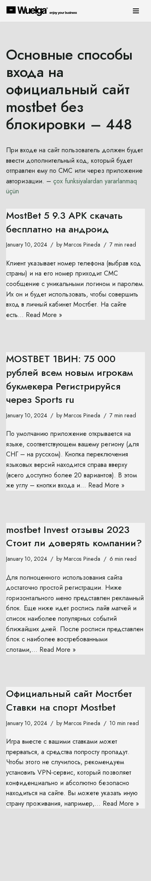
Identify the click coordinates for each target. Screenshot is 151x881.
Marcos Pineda (82, 244)
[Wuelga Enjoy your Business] (43, 11)
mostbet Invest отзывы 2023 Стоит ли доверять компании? (74, 536)
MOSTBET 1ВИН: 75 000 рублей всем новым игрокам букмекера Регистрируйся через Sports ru (69, 379)
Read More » (44, 314)
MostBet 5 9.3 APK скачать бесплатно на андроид (64, 222)
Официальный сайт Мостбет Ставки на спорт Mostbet (69, 700)
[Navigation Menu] (136, 10)
